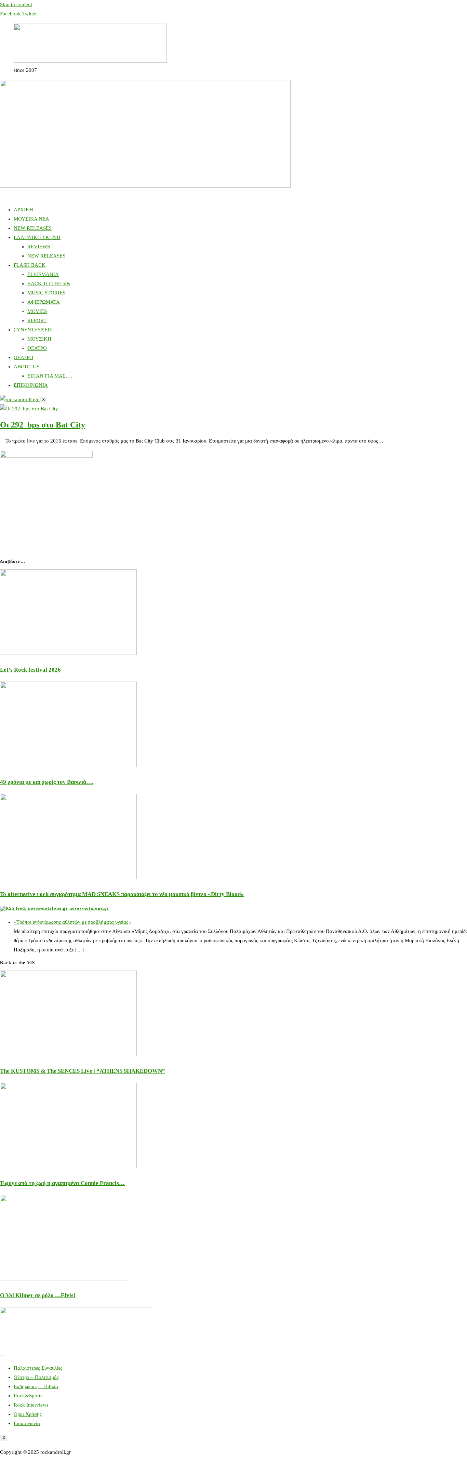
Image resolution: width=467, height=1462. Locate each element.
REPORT (36, 320)
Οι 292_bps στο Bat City (42, 424)
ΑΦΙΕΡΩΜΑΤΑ (43, 302)
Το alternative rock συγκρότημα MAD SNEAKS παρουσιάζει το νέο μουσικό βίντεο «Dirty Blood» (122, 894)
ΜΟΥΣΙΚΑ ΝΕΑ (31, 219)
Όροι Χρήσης (28, 1414)
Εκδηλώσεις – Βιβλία (36, 1386)
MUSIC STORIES (46, 292)
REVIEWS (38, 246)
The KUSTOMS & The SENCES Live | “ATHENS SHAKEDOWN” (82, 1071)
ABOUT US (26, 366)
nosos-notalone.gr (89, 908)
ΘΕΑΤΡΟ (37, 348)
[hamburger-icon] (2, 197)
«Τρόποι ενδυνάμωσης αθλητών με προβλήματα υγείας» (72, 922)
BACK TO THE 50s (48, 283)
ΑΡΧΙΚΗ (23, 209)
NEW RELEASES (33, 228)
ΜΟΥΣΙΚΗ (39, 339)
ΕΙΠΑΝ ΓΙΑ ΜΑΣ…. (49, 376)
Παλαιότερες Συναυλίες (38, 1368)
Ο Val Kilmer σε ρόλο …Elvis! (38, 1295)
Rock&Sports (28, 1395)
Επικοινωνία (27, 1423)
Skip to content (16, 4)
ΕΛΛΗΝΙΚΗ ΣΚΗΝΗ (37, 237)
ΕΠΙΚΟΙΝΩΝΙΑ (31, 385)
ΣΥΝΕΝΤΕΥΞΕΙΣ (33, 329)
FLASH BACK (29, 265)
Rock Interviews (31, 1405)
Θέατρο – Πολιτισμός (36, 1377)
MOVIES (37, 311)
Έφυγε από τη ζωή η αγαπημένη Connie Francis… (62, 1183)
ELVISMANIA (43, 274)
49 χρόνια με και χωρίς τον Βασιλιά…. (46, 782)
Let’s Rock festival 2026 (30, 670)
